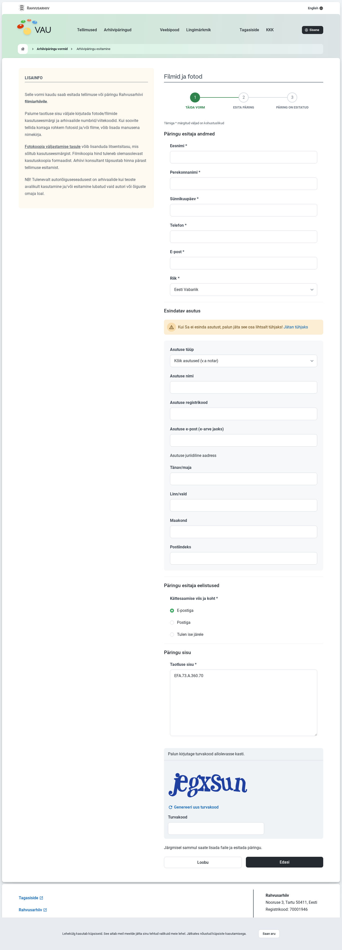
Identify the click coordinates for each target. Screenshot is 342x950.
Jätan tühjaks (296, 327)
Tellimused (87, 29)
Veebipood (169, 29)
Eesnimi (178, 145)
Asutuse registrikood (189, 402)
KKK (270, 29)
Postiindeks (180, 547)
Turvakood (177, 817)
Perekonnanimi (185, 172)
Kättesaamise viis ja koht (194, 598)
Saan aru (269, 934)
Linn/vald (178, 494)
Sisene (314, 30)
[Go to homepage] (23, 49)
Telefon (178, 225)
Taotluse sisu (183, 664)
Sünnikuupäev (184, 198)
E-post (177, 251)
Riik (175, 278)
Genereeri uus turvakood (196, 807)
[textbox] (243, 387)
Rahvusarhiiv (30, 910)
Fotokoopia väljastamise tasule (53, 146)
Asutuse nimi (182, 376)
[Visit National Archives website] (34, 7)
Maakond (178, 520)
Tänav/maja (181, 467)
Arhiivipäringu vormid (52, 49)
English (313, 8)
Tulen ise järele (190, 634)
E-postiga (185, 610)
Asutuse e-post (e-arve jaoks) (197, 429)
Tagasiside (249, 29)
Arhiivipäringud (117, 29)
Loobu (203, 862)
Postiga (184, 622)
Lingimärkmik (198, 29)
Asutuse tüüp (182, 349)
